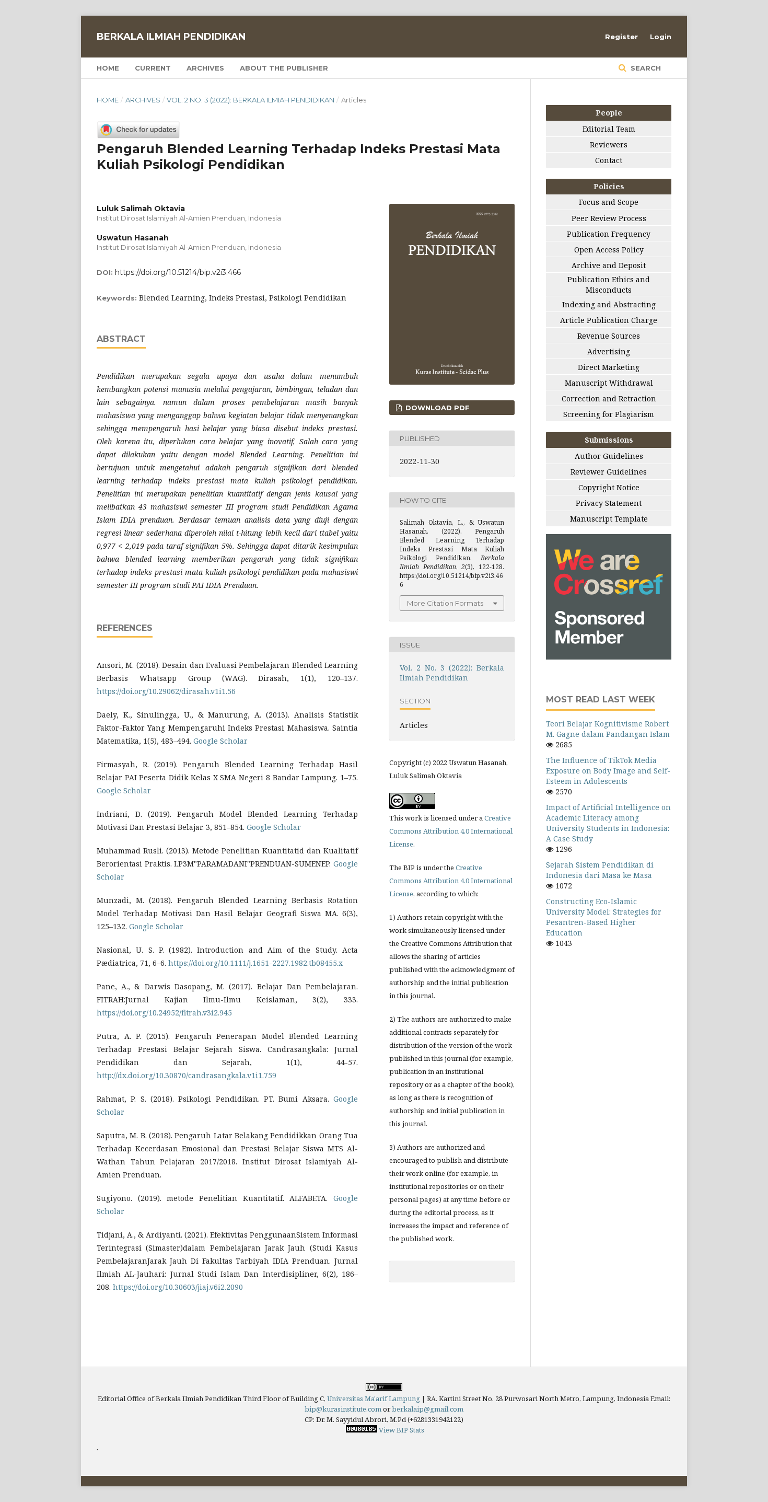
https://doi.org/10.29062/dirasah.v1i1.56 (166, 691)
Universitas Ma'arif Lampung (373, 1398)
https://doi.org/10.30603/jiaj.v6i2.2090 (178, 1287)
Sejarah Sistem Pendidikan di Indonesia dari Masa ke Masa (600, 870)
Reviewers (608, 144)
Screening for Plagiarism (608, 414)
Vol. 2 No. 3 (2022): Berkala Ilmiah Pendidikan (250, 100)
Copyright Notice (608, 487)
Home (108, 68)
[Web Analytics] (361, 1430)
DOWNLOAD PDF (436, 407)
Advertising (608, 351)
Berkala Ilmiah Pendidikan (171, 36)
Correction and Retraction (609, 398)
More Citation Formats (445, 603)
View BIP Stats (401, 1430)
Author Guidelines (609, 456)
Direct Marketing (608, 367)
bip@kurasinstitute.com (343, 1409)
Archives (205, 68)
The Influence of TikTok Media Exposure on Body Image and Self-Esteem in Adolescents (608, 770)
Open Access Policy (609, 250)
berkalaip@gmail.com (427, 1409)
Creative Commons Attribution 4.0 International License (451, 831)
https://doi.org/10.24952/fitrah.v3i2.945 (164, 1013)
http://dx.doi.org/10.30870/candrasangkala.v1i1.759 (186, 1075)
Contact (608, 160)
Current (153, 68)
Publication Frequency (608, 234)
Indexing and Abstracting (609, 304)
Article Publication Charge (608, 320)
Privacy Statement (609, 503)
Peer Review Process (609, 218)
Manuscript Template (609, 519)
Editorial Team (609, 129)
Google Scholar (220, 741)
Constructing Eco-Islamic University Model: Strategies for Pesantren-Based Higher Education (603, 917)
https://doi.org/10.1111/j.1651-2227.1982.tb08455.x (255, 963)
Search (645, 68)
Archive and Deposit (609, 265)
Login (660, 36)
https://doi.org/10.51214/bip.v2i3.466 (178, 272)
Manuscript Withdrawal (609, 383)
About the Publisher (284, 68)
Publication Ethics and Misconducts (608, 284)
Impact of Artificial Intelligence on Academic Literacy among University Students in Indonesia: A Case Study (608, 823)
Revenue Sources (608, 336)
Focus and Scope (608, 202)
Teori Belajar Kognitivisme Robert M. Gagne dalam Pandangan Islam (608, 729)
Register (621, 36)
